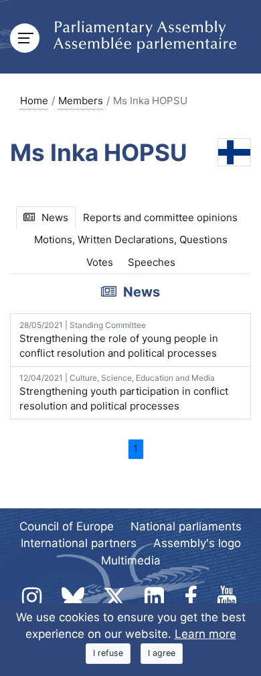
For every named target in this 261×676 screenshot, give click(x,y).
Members (80, 100)
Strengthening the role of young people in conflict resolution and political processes (118, 340)
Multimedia (131, 560)
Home (34, 100)
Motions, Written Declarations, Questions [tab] (131, 239)
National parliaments (186, 526)
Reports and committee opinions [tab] (160, 217)
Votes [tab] (99, 262)
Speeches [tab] (151, 262)
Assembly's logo (197, 543)
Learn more (205, 634)
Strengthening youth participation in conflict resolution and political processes (123, 393)
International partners (79, 543)
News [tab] (54, 217)
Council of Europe (66, 526)
